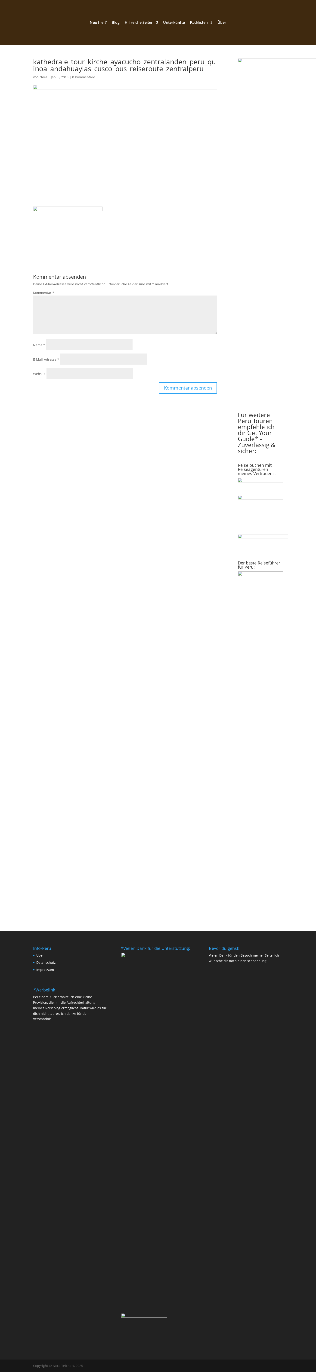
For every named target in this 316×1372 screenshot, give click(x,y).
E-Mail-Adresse (46, 359)
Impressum (45, 969)
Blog (116, 23)
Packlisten (199, 23)
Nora (43, 77)
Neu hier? (98, 23)
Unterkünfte (174, 23)
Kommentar (43, 292)
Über (221, 23)
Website (39, 374)
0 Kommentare (83, 77)
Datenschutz (46, 962)
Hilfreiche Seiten (139, 23)
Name (39, 345)
